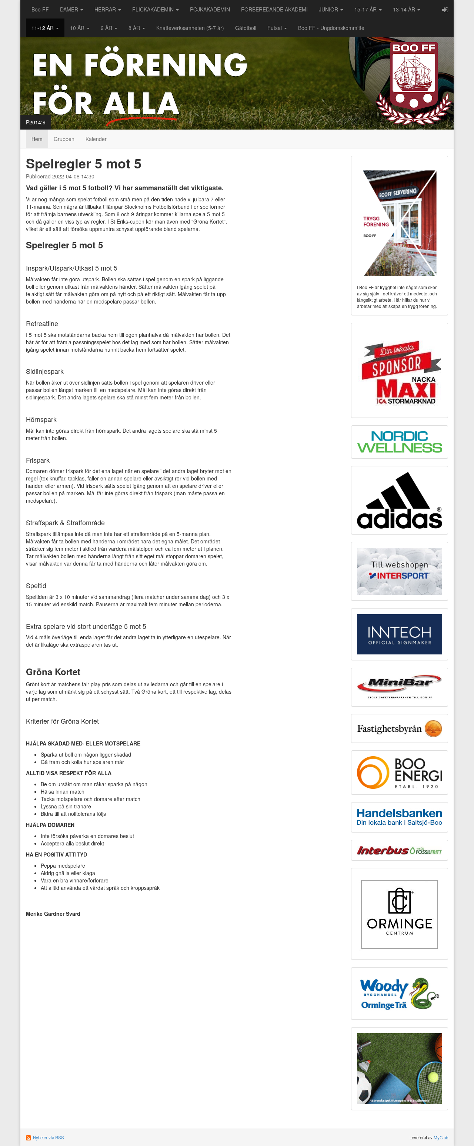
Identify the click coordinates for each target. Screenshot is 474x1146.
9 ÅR (107, 27)
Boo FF (40, 9)
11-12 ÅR (43, 27)
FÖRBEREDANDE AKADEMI (274, 9)
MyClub (441, 1137)
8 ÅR (134, 27)
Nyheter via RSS (48, 1137)
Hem (37, 139)
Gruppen (64, 139)
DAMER (70, 9)
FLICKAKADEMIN (153, 9)
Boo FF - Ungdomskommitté (331, 27)
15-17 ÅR (366, 9)
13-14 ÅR (405, 9)
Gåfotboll (245, 27)
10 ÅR (78, 27)
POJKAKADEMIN (210, 9)
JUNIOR (329, 9)
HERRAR (105, 9)
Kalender (96, 139)
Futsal (275, 27)
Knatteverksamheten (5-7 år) (190, 27)
